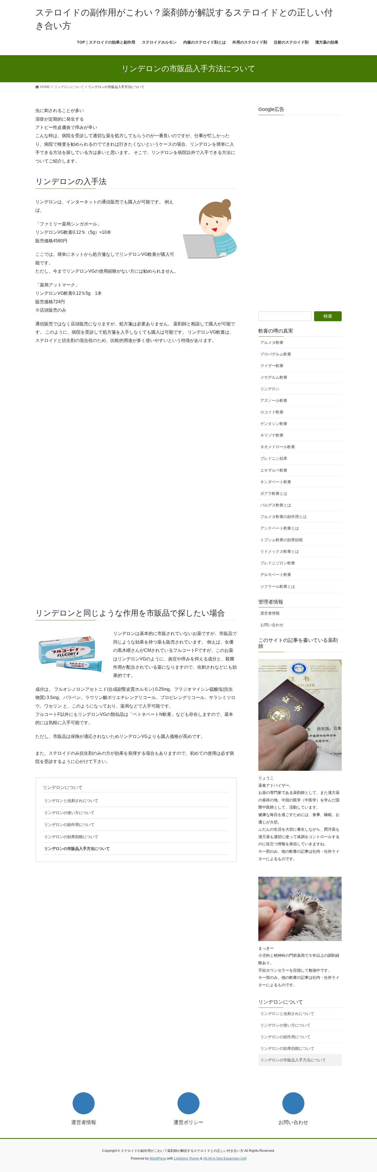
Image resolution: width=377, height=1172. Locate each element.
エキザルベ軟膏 (273, 470)
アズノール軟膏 (273, 400)
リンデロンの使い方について (69, 812)
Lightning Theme (186, 1158)
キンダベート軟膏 (275, 482)
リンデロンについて (63, 787)
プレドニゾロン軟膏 (277, 563)
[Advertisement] (136, 422)
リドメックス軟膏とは (279, 551)
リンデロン (270, 389)
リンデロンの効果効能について (71, 837)
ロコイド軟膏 (271, 412)
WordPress (158, 1158)
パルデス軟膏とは (275, 505)
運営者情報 (270, 613)
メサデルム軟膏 (273, 377)
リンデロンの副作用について (69, 824)
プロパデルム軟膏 (275, 354)
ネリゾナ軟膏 (271, 435)
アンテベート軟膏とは (279, 528)
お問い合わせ (271, 625)
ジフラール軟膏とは (277, 586)
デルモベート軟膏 (275, 574)
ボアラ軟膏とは (273, 493)
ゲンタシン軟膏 (273, 423)
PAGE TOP (363, 1132)
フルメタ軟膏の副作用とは (283, 516)
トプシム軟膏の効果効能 (281, 540)
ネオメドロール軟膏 (277, 447)
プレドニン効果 (273, 458)
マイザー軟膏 (271, 365)
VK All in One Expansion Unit (224, 1158)
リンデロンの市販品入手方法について (77, 848)
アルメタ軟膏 (271, 342)
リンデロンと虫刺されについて (71, 800)
